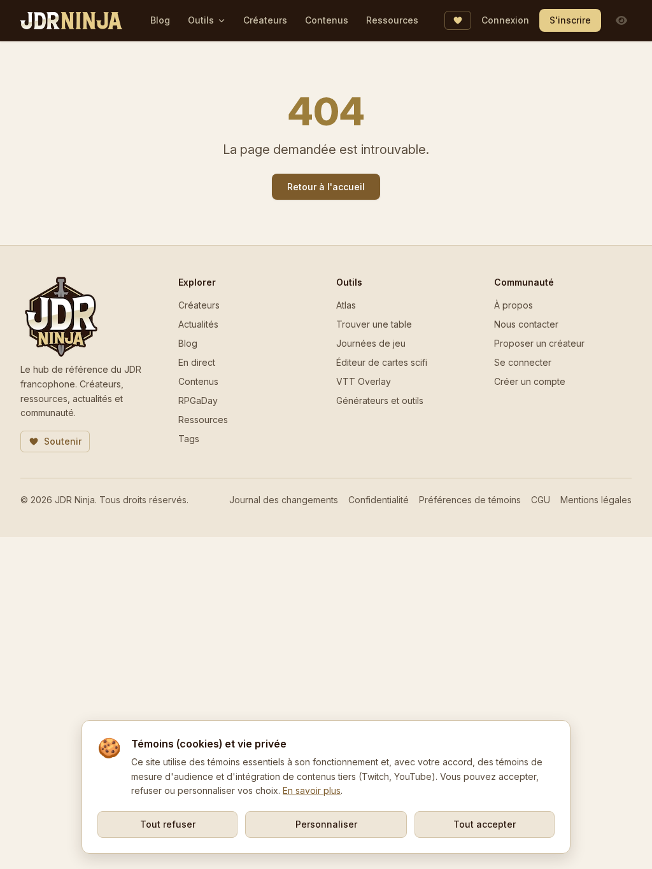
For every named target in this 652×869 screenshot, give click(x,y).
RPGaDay (198, 400)
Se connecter (522, 362)
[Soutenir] (457, 20)
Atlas (346, 305)
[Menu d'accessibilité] (621, 20)
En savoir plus (312, 790)
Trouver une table (374, 324)
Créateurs (265, 20)
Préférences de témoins (470, 499)
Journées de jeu (371, 343)
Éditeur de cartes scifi (381, 362)
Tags (188, 438)
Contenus (326, 20)
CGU (540, 499)
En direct (196, 362)
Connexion (505, 20)
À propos (513, 305)
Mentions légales (596, 499)
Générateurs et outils (379, 400)
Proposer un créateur (539, 343)
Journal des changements (283, 499)
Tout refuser (167, 824)
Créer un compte (529, 381)
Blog (160, 20)
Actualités (198, 324)
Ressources (392, 20)
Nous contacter (526, 324)
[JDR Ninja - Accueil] (71, 20)
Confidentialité (378, 499)
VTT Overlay (363, 381)
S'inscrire (570, 20)
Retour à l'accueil (326, 186)
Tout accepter (484, 824)
